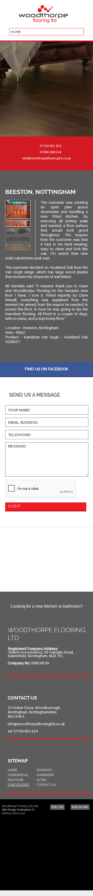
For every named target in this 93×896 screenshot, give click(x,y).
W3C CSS (57, 807)
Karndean (45, 775)
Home (12, 770)
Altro (42, 780)
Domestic (44, 770)
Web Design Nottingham (16, 809)
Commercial (18, 775)
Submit (14, 506)
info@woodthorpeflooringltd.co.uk (46, 158)
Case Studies (18, 785)
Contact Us (46, 785)
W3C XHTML (80, 807)
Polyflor (15, 780)
